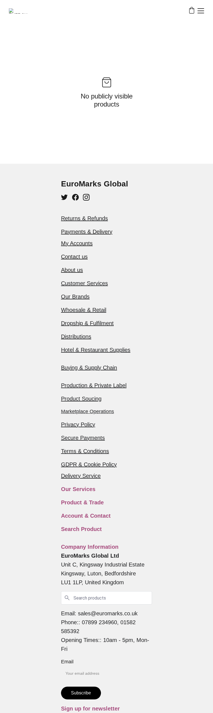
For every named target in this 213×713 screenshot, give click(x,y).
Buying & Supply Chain (89, 368)
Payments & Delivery (86, 232)
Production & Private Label (93, 385)
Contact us (74, 257)
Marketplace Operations (87, 411)
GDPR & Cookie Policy (89, 464)
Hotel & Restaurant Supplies (95, 350)
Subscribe (81, 693)
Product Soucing (81, 399)
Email (67, 661)
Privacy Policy (78, 424)
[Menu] (200, 10)
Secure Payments (83, 438)
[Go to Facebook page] (75, 197)
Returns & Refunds (84, 218)
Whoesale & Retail (83, 310)
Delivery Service (81, 476)
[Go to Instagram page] (86, 197)
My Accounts (77, 243)
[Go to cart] (191, 11)
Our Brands (75, 297)
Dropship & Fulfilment (87, 323)
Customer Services (84, 283)
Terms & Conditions (85, 451)
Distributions (76, 336)
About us (72, 270)
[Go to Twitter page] (64, 197)
